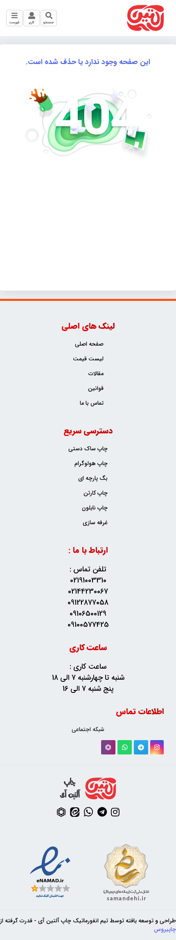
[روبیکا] (108, 747)
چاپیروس (165, 929)
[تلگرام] (141, 747)
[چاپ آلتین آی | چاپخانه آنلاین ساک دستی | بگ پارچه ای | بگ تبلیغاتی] (145, 18)
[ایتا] (74, 812)
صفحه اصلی (89, 344)
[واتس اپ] (124, 747)
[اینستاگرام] (157, 747)
